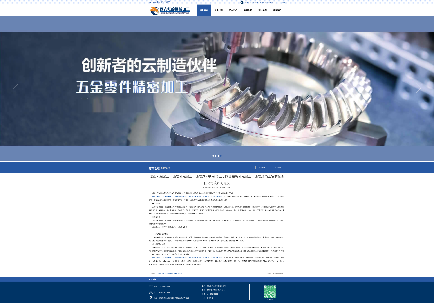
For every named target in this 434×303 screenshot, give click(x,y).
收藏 (283, 2)
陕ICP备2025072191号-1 (216, 290)
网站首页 (204, 10)
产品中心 (233, 10)
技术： (204, 298)
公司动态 (262, 168)
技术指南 (278, 168)
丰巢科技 (210, 298)
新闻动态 (248, 10)
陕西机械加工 (157, 196)
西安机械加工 (168, 196)
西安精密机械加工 (181, 196)
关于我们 (219, 10)
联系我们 (277, 10)
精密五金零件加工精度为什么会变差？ (170, 273)
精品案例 (262, 10)
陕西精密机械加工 (195, 196)
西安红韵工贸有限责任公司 (212, 196)
